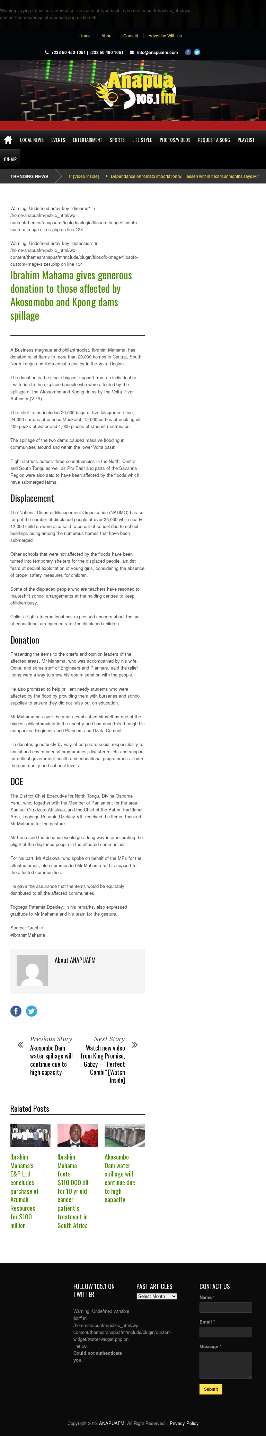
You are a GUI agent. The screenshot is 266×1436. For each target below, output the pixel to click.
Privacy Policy (184, 1423)
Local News (32, 139)
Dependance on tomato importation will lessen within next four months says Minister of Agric (179, 176)
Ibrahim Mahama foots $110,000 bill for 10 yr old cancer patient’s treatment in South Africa (73, 1191)
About (107, 35)
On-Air (10, 159)
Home (85, 35)
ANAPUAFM (111, 1423)
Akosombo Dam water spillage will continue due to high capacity (51, 1059)
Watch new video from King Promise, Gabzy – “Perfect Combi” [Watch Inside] (102, 1064)
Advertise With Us (165, 35)
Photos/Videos (175, 139)
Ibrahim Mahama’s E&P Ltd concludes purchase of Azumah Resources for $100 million (24, 1191)
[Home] (8, 139)
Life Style (142, 139)
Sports (117, 139)
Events (58, 139)
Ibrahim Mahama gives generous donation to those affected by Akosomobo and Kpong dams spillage (71, 295)
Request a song (214, 139)
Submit (211, 1389)
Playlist (246, 139)
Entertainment (87, 139)
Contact (130, 35)
